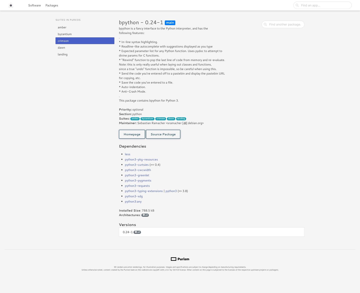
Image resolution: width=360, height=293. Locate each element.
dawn (61, 47)
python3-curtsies (137, 164)
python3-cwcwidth (138, 170)
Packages (51, 5)
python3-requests (137, 185)
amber (62, 27)
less (127, 154)
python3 (171, 191)
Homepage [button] (132, 134)
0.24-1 (131, 232)
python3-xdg (134, 196)
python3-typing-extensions (144, 191)
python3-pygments (138, 180)
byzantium (65, 34)
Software (34, 5)
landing (63, 54)
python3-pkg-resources (141, 159)
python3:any (133, 201)
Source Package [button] (163, 134)
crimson (63, 40)
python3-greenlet (137, 175)
